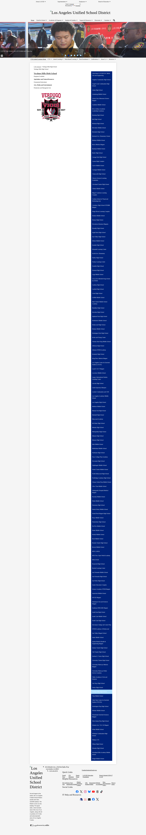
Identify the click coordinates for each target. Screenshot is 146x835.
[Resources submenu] (112, 59)
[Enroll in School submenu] (41, 20)
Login (33, 825)
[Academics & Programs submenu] (56, 20)
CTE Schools (37, 67)
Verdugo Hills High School (45, 73)
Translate (77, 5)
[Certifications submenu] (95, 59)
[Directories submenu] (98, 20)
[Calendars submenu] (107, 20)
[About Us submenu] (104, 59)
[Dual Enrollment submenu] (84, 59)
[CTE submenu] (49, 59)
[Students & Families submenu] (71, 20)
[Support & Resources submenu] (86, 20)
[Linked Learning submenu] (58, 59)
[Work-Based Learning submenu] (71, 59)
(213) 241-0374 (53, 771)
